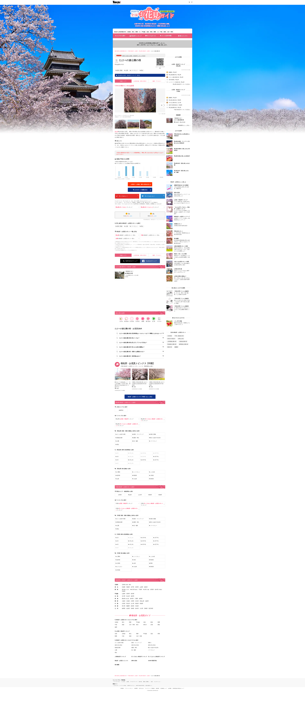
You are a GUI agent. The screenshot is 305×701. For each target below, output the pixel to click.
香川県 (123, 606)
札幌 (127, 584)
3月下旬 (156, 456)
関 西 (116, 601)
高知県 (137, 606)
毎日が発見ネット (149, 685)
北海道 (129, 32)
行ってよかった (151, 36)
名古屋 (127, 598)
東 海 (116, 598)
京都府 (128, 601)
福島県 (145, 587)
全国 (116, 633)
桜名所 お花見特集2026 (120, 32)
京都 (158, 32)
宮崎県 (145, 608)
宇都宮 (160, 589)
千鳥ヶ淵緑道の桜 (179, 336)
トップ (123, 81)
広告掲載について (163, 688)
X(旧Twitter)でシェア (131, 261)
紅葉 (152, 681)
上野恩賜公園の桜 (171, 341)
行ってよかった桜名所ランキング (156, 656)
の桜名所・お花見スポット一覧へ (126, 235)
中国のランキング (124, 503)
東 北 (116, 587)
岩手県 (132, 587)
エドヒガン (119, 566)
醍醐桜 (176, 347)
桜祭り (149, 642)
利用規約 (122, 688)
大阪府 (123, 601)
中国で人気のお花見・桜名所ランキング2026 (133, 56)
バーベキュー (134, 70)
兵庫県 (132, 601)
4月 (118, 460)
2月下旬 (156, 537)
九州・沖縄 (170, 32)
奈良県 (137, 601)
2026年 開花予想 (152, 660)
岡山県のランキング (124, 419)
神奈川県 (132, 589)
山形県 (141, 587)
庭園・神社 (136, 437)
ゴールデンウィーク (133, 681)
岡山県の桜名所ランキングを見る (181, 84)
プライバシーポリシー (129, 688)
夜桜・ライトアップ (138, 434)
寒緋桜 (135, 475)
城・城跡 (135, 441)
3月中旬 (144, 541)
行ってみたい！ (128, 196)
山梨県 (123, 593)
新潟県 (132, 593)
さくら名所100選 (166, 36)
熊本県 (137, 608)
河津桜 (118, 570)
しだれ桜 (152, 472)
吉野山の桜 (181, 338)
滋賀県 (147, 601)
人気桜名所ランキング (120, 656)
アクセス (156, 81)
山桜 (118, 478)
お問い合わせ (141, 688)
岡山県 (117, 64)
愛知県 (123, 598)
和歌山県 (142, 601)
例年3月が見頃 (135, 645)
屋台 (142, 70)
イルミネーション (157, 681)
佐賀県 (128, 608)
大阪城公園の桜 (183, 341)
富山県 (128, 596)
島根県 (160, 494)
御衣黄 (152, 478)
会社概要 (169, 688)
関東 (137, 32)
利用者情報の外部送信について (178, 688)
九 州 (116, 608)
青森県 (128, 587)
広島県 (120, 494)
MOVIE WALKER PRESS (140, 685)
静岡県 (140, 598)
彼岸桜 (118, 475)
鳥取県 (150, 494)
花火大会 (140, 681)
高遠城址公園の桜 (171, 344)
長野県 (128, 593)
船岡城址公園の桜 (183, 344)
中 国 (116, 603)
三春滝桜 (169, 336)
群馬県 (152, 589)
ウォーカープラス (117, 681)
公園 (127, 70)
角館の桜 (169, 347)
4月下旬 (156, 460)
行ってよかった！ (154, 196)
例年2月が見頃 (118, 645)
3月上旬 (131, 541)
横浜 (136, 589)
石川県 (123, 596)
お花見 (128, 681)
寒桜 (151, 563)
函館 (130, 584)
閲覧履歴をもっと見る (184, 125)
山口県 (140, 494)
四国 (165, 32)
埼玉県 (144, 589)
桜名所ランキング (136, 36)
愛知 (159, 624)
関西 (155, 32)
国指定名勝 (119, 437)
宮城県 (123, 587)
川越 (148, 589)
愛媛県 (128, 606)
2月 (118, 537)
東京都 (123, 589)
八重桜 (118, 472)
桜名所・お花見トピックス (121, 660)
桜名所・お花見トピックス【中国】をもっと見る (140, 396)
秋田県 (137, 587)
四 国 (116, 606)
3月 (118, 456)
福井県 (132, 596)
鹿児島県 (151, 608)
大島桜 (152, 475)
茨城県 (123, 591)
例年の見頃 (140, 81)
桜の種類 (117, 664)
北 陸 (116, 596)
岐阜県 (132, 598)
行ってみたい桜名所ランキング (139, 656)
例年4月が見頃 (151, 645)
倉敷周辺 (121, 410)
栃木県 (156, 589)
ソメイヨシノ (136, 472)
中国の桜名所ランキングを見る (182, 109)
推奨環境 (136, 688)
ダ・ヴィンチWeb (123, 685)
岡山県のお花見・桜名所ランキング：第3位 (129, 75)
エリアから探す (120, 36)
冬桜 (134, 560)
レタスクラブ (116, 685)
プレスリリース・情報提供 (150, 688)
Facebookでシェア (151, 261)
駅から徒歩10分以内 (155, 437)
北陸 (148, 32)
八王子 (127, 589)
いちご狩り (123, 681)
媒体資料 (157, 688)
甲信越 (143, 32)
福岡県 (123, 608)
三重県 (136, 598)
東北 (133, 32)
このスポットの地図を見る (140, 190)
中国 (161, 32)
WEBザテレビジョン (131, 685)
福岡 (116, 627)
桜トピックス (183, 36)
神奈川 (145, 624)
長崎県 (132, 608)
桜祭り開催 (119, 70)
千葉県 (140, 589)
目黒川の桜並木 (171, 338)
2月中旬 (144, 537)
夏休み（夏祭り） (146, 681)
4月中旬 (144, 460)
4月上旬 (131, 460)
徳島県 (132, 606)
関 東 (116, 589)
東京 (140, 32)
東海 (151, 32)
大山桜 (135, 478)
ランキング (124, 207)
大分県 (141, 608)
